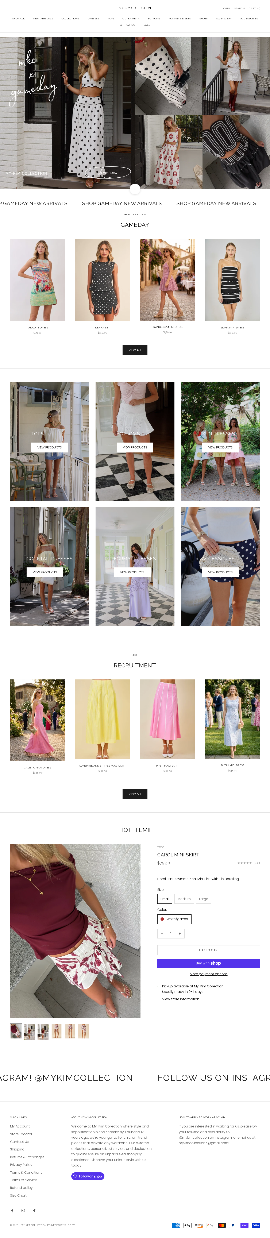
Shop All (18, 18)
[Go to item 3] (43, 1032)
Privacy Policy (21, 1164)
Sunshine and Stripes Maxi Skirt (102, 765)
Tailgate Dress (37, 327)
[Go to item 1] (16, 1031)
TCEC (160, 847)
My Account (20, 1126)
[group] (135, 113)
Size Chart (18, 1195)
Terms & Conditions (26, 1172)
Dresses (93, 18)
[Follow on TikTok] (34, 1210)
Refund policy (21, 1187)
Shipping (17, 1149)
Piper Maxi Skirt (167, 765)
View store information (180, 999)
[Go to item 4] (56, 1031)
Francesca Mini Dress (167, 326)
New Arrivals (43, 18)
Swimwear (224, 18)
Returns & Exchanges (27, 1157)
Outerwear (131, 18)
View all (135, 350)
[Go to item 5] (70, 1031)
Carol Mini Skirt (178, 854)
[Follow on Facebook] (12, 1210)
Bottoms (154, 18)
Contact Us (19, 1141)
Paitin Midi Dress (232, 765)
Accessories (249, 18)
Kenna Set (102, 327)
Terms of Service (23, 1180)
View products (49, 447)
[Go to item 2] (29, 1032)
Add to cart (208, 950)
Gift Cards (127, 24)
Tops (111, 18)
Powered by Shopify (61, 1225)
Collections (70, 18)
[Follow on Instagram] (23, 1210)
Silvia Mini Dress (232, 327)
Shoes (203, 18)
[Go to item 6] (83, 1031)
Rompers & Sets (180, 18)
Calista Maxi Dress (37, 767)
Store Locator (21, 1134)
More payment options (209, 974)
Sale (147, 24)
